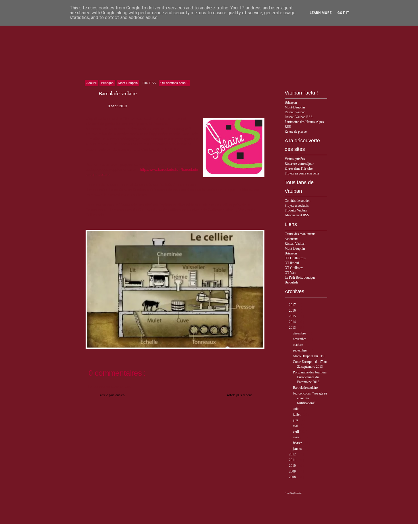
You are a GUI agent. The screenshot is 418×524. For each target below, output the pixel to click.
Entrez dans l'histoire (299, 168)
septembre (300, 350)
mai (296, 426)
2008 (293, 477)
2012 (293, 454)
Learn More (321, 13)
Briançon (291, 102)
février (298, 443)
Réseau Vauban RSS (299, 117)
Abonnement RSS (297, 215)
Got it (343, 13)
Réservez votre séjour (299, 164)
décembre (300, 333)
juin (296, 420)
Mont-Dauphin (295, 107)
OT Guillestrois (295, 258)
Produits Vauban (296, 210)
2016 (293, 311)
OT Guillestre (294, 268)
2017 (293, 305)
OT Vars (290, 273)
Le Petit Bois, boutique (300, 278)
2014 (293, 322)
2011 (293, 460)
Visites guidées (295, 159)
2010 (293, 466)
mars (296, 437)
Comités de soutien (297, 201)
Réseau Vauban (295, 112)
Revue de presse (296, 131)
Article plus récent (239, 395)
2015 (293, 316)
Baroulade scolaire (305, 388)
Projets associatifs (297, 205)
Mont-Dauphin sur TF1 (309, 356)
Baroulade (291, 282)
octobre (298, 345)
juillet (297, 414)
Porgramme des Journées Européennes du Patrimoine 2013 (310, 377)
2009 (293, 471)
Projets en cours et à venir (302, 173)
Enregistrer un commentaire (109, 387)
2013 (293, 328)
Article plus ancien (112, 395)
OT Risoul (292, 263)
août (296, 409)
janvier (298, 449)
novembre (300, 339)
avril (296, 431)
